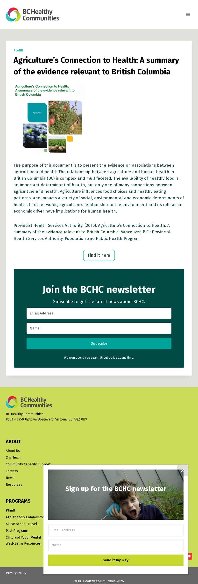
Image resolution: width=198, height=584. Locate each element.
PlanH (18, 50)
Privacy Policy (16, 573)
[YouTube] (188, 556)
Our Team (13, 458)
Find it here (99, 255)
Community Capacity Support (28, 464)
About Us (13, 451)
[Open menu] (187, 14)
